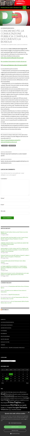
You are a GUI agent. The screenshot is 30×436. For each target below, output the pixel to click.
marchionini (20, 398)
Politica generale (5, 336)
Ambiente (3, 319)
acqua (2, 392)
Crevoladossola (24, 394)
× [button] (28, 412)
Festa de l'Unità (20, 396)
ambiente (14, 392)
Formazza (26, 396)
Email (2, 204)
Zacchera (14, 409)
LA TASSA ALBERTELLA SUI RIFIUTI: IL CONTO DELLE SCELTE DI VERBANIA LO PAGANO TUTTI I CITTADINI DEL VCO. (14, 268)
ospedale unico (17, 400)
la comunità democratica (7, 28)
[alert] (15, 423)
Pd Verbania (4, 333)
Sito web (3, 211)
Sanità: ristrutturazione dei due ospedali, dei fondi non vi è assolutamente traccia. (15, 161)
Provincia (3, 405)
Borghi (3, 394)
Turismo (3, 344)
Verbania (23, 407)
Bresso (7, 394)
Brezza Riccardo (13, 394)
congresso (4, 145)
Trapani (9, 407)
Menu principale (28, 7)
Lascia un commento (22, 44)
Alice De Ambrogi (8, 392)
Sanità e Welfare (5, 339)
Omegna (7, 400)
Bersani (25, 392)
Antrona (18, 392)
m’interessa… (4, 330)
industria (16, 398)
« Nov (2, 383)
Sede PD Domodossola (14, 294)
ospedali (22, 400)
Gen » (27, 383)
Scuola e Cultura (5, 342)
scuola (2, 407)
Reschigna (14, 405)
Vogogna (10, 409)
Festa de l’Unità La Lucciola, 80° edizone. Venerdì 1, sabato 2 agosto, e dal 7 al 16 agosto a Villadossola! (15, 256)
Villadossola (4, 409)
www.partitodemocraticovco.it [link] (9, 142)
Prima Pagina (12, 145)
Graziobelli (11, 398)
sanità (24, 405)
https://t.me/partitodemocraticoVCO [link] (10, 140)
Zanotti (19, 409)
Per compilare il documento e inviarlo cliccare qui (13, 61)
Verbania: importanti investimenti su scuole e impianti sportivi (14, 153)
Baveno (21, 392)
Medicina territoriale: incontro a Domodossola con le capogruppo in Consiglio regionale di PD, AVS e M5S (15, 273)
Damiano (2, 396)
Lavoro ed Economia (6, 327)
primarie (22, 402)
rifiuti (20, 405)
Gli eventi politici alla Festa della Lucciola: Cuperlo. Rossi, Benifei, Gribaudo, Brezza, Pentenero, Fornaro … (14, 238)
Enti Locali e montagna (6, 325)
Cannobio (19, 394)
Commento (4, 178)
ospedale (12, 400)
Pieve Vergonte (4, 402)
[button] (15, 433)
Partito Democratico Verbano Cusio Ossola (12, 7)
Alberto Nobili (13, 44)
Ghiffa (2, 398)
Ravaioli (8, 405)
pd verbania (26, 400)
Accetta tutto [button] (15, 426)
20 (7, 378)
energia (15, 396)
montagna (26, 398)
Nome (3, 198)
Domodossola (9, 396)
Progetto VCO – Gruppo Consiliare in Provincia (12, 347)
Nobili (2, 400)
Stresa (6, 407)
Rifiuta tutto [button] (15, 430)
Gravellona (6, 398)
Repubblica (5, 309)
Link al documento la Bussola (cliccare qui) (12, 57)
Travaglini (15, 407)
